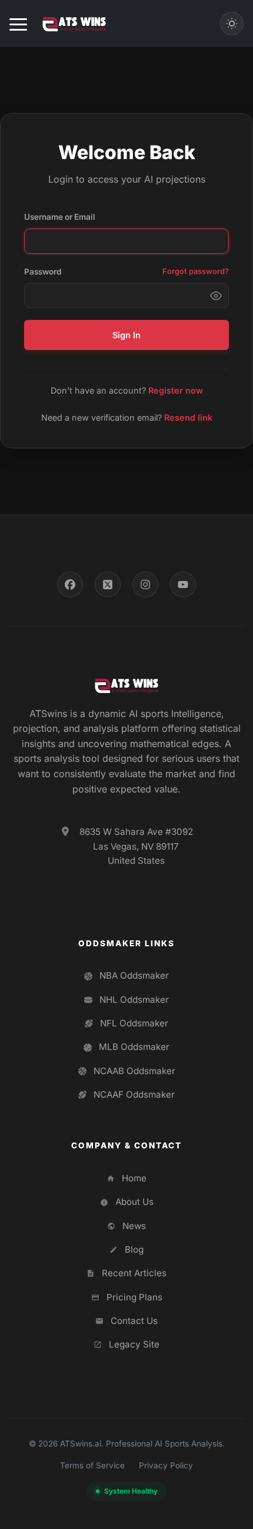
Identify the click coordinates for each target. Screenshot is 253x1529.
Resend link (188, 417)
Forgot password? (195, 271)
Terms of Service (92, 1465)
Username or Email (59, 217)
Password (42, 271)
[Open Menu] (18, 23)
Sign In (126, 335)
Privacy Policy (166, 1465)
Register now (175, 390)
